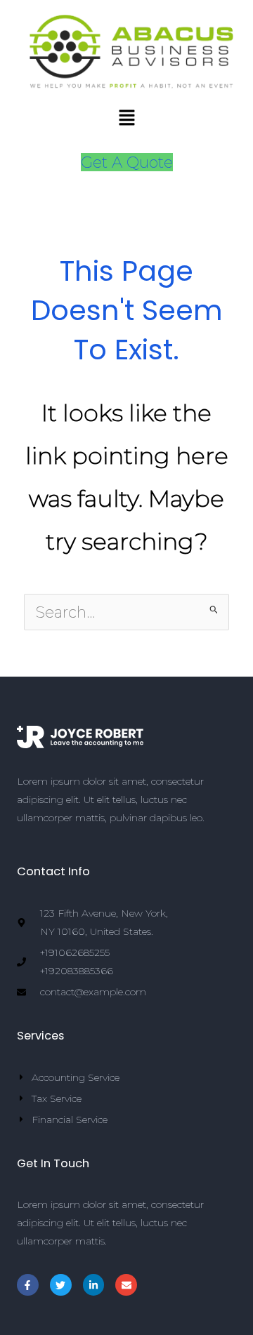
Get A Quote (127, 162)
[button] (126, 118)
